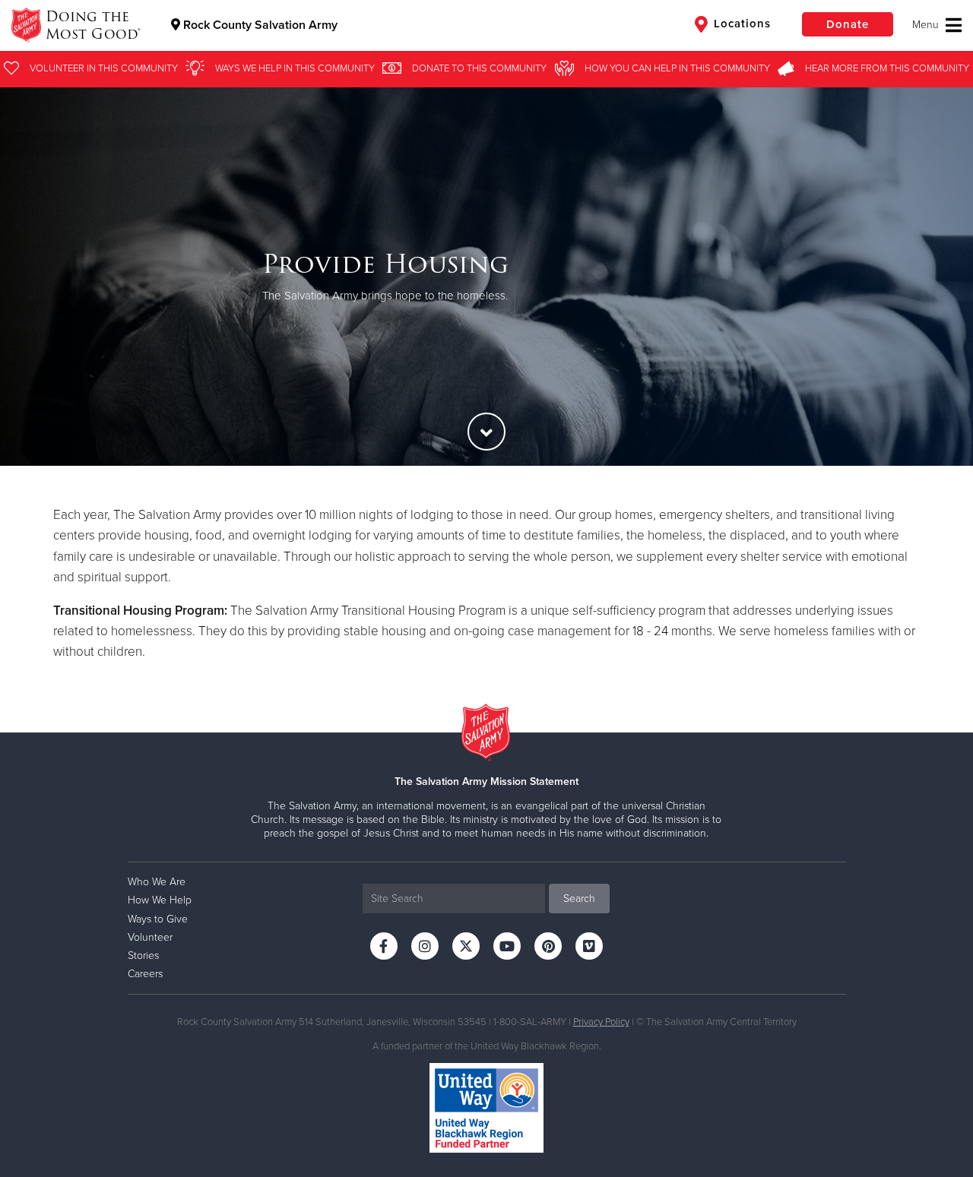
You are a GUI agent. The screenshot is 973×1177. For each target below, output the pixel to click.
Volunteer (150, 937)
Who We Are (156, 881)
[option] (486, 276)
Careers (145, 973)
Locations (740, 23)
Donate (847, 24)
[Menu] (937, 25)
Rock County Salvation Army (259, 25)
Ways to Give (158, 919)
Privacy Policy (601, 1022)
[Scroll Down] (486, 432)
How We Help (160, 900)
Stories (143, 955)
